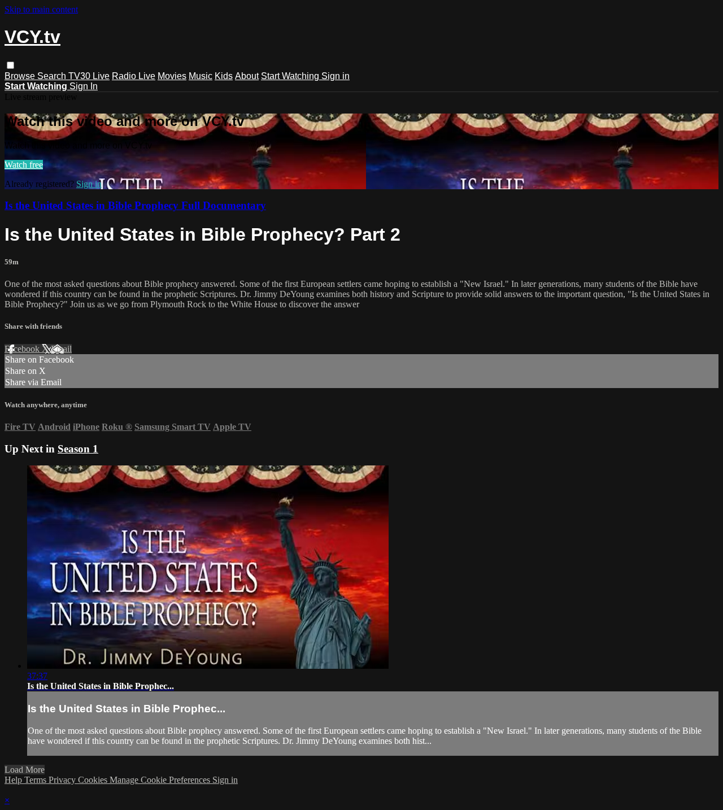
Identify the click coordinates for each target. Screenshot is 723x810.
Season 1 (78, 449)
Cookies (94, 780)
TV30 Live (89, 76)
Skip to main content (41, 9)
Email (61, 349)
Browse (21, 76)
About (247, 76)
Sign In (83, 86)
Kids (224, 76)
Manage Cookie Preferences (161, 780)
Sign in (335, 76)
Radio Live (133, 76)
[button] (10, 65)
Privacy (63, 780)
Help (14, 780)
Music (200, 76)
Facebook (23, 349)
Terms (36, 780)
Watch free (24, 164)
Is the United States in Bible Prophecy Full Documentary (135, 205)
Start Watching (291, 76)
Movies (172, 76)
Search (52, 76)
